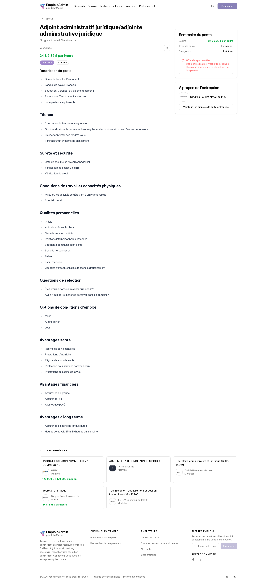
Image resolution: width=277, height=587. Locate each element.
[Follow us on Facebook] (193, 559)
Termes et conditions (134, 576)
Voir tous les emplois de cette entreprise (206, 107)
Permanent (47, 62)
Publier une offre (148, 6)
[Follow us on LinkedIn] (199, 559)
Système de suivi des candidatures (159, 543)
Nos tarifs (146, 549)
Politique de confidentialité (106, 576)
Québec (47, 48)
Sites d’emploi (148, 554)
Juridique (62, 62)
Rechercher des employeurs (105, 543)
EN (212, 6)
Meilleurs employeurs (112, 6)
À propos (131, 6)
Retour (49, 18)
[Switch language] (227, 576)
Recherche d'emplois (86, 6)
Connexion (227, 6)
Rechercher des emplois (103, 537)
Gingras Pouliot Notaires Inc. (58, 40)
